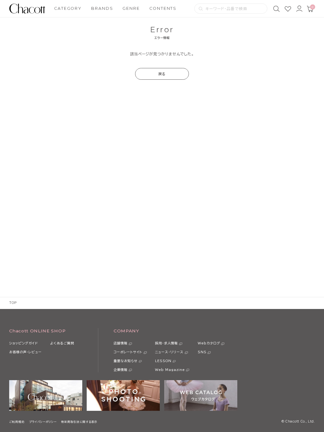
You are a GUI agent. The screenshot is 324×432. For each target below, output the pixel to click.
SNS (202, 352)
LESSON (163, 360)
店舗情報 (121, 343)
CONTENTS (163, 8)
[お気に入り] (288, 8)
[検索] (276, 8)
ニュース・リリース (169, 352)
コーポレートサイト (128, 352)
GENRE (131, 8)
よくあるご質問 (62, 343)
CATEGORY (68, 8)
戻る (162, 74)
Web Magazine (170, 369)
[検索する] (200, 8)
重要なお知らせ (126, 360)
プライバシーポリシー (43, 421)
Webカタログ (209, 343)
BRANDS (102, 8)
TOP (12, 302)
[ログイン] (299, 8)
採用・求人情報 (166, 343)
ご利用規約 (16, 421)
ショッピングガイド (23, 343)
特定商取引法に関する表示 (79, 421)
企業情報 (121, 369)
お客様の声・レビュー (25, 352)
